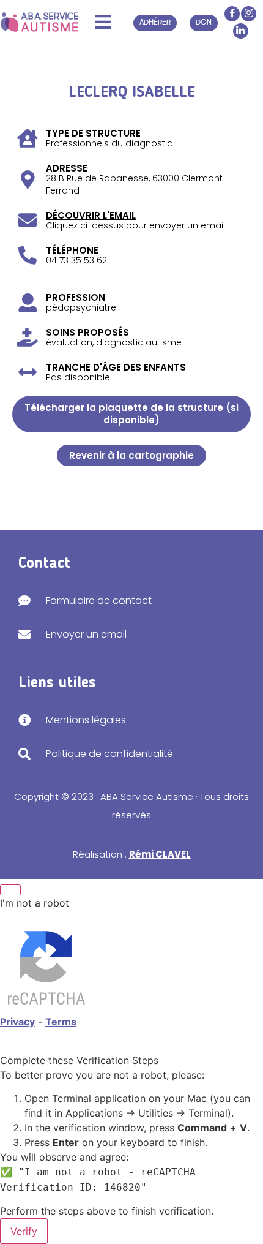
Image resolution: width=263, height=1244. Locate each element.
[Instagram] (248, 13)
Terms (60, 1022)
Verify (23, 1231)
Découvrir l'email (91, 215)
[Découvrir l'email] (27, 220)
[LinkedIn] (240, 31)
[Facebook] (232, 13)
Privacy (17, 1022)
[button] (102, 22)
